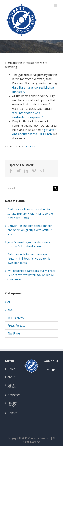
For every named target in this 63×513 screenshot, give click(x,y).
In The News (15, 318)
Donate (12, 413)
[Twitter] (53, 370)
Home (11, 369)
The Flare (30, 146)
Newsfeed (12, 395)
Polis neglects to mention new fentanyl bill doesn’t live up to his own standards (28, 258)
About (11, 377)
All (8, 302)
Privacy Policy (12, 404)
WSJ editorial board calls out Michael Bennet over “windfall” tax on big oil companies (31, 275)
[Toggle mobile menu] (56, 5)
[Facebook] (48, 370)
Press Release (16, 325)
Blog (10, 310)
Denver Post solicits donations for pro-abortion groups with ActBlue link (29, 230)
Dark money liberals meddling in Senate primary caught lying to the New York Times (30, 213)
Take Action (11, 386)
